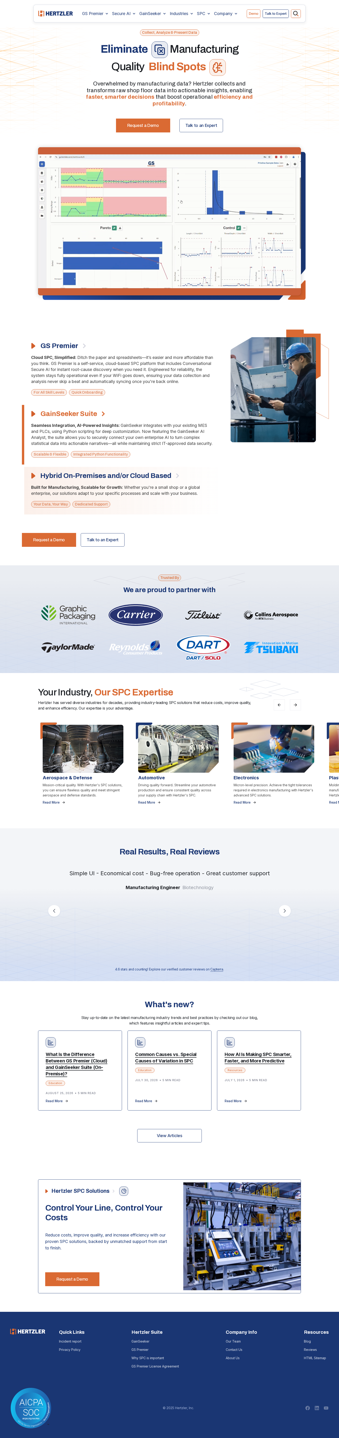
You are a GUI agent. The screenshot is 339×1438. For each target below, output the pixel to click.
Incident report (70, 1341)
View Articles (169, 1135)
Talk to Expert (276, 13)
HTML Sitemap (315, 1358)
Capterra (216, 969)
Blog (307, 1341)
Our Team (233, 1341)
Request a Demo (143, 125)
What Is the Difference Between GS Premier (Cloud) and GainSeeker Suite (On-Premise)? (76, 1064)
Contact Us (234, 1350)
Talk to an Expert (201, 125)
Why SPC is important (147, 1358)
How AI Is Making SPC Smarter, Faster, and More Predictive (258, 1058)
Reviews (310, 1350)
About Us (233, 1358)
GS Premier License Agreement (155, 1366)
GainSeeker (140, 1341)
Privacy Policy (69, 1350)
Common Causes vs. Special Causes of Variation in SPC (165, 1058)
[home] (55, 13)
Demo (253, 13)
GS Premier (140, 1350)
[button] (95, 13)
